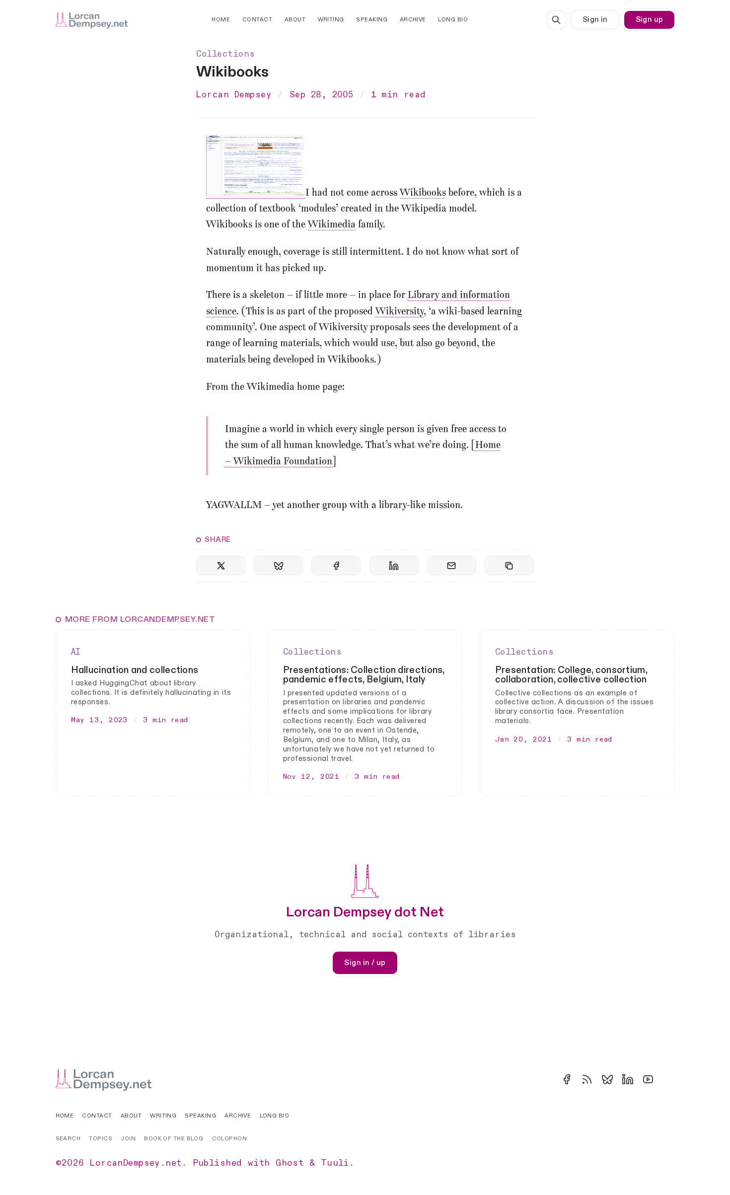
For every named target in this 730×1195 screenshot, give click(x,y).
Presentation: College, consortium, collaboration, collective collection (571, 675)
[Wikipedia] (668, 1079)
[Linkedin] (628, 1079)
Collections (225, 54)
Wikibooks (423, 193)
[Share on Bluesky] (278, 565)
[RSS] (587, 1079)
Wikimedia (332, 225)
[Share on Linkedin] (394, 565)
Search (68, 1138)
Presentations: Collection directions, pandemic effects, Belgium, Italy (363, 675)
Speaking (371, 19)
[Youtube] (648, 1079)
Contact (257, 19)
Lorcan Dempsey (233, 94)
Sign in (595, 19)
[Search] (556, 20)
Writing (331, 19)
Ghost (289, 1163)
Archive (413, 19)
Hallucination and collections (135, 670)
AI (76, 652)
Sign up (649, 19)
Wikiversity (399, 312)
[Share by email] (451, 565)
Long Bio (453, 19)
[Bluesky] (607, 1079)
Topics (100, 1138)
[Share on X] (220, 565)
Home (221, 19)
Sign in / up (364, 963)
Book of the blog (173, 1138)
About (295, 19)
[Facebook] (567, 1079)
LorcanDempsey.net (135, 1163)
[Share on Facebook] (336, 565)
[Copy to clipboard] (509, 565)
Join (128, 1138)
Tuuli (335, 1163)
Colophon (229, 1138)
